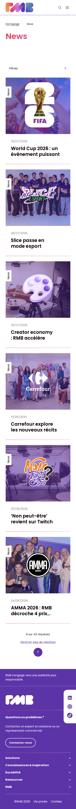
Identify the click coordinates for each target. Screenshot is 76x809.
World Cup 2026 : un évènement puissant (35, 151)
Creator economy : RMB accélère (32, 335)
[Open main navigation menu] (67, 7)
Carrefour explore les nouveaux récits (34, 427)
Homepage (12, 24)
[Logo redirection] (19, 7)
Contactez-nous (20, 742)
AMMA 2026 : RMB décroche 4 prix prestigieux (31, 614)
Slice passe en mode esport (27, 243)
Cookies (56, 801)
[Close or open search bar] (60, 7)
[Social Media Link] (69, 697)
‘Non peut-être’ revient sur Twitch (32, 519)
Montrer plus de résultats (38, 642)
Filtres (13, 68)
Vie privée (40, 801)
